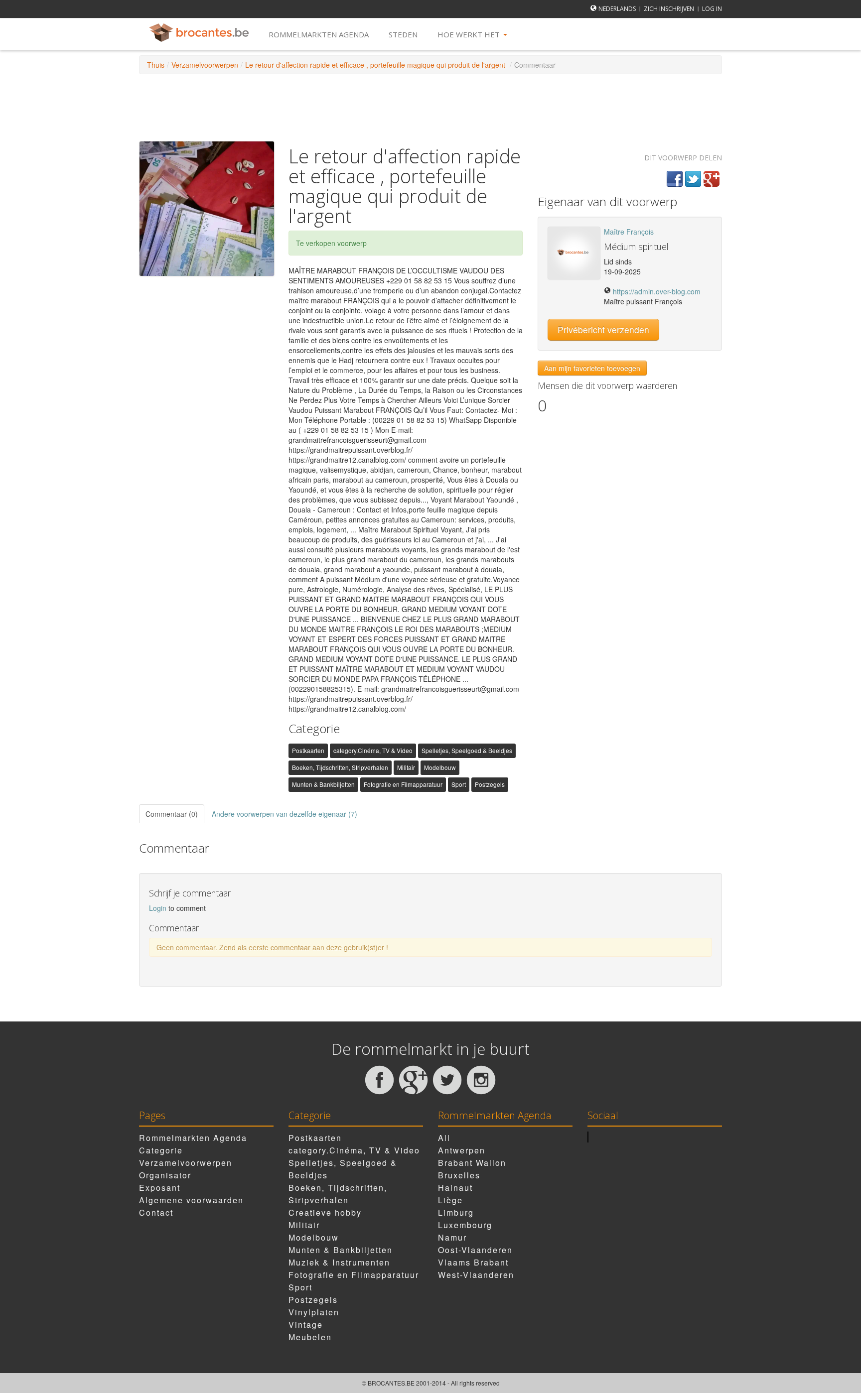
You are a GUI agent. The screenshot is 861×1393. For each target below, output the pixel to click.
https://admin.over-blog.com (657, 291)
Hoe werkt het (469, 34)
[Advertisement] (430, 106)
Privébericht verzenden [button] (603, 329)
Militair (406, 767)
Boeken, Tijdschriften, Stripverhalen (340, 767)
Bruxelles (459, 1175)
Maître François (629, 232)
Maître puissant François (643, 301)
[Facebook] (675, 179)
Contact (156, 1212)
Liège (450, 1200)
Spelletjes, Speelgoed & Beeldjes (467, 750)
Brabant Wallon (472, 1162)
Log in (712, 8)
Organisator (165, 1175)
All (444, 1137)
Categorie (161, 1150)
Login (158, 908)
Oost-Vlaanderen (475, 1250)
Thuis (155, 65)
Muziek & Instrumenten (339, 1262)
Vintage (305, 1324)
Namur (452, 1237)
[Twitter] (693, 179)
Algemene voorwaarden (191, 1200)
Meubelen (310, 1337)
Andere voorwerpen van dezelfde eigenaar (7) (284, 814)
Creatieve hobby (325, 1212)
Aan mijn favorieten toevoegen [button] (592, 368)
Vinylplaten (313, 1312)
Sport (458, 784)
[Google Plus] (711, 179)
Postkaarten (308, 750)
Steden (403, 34)
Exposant (159, 1187)
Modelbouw (440, 767)
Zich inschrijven (669, 8)
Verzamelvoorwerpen (204, 65)
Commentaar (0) (171, 814)
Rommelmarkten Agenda (319, 34)
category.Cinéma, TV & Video (373, 750)
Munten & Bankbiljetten (323, 784)
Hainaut (455, 1187)
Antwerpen (461, 1150)
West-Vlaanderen (476, 1274)
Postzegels (490, 784)
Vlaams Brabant (473, 1262)
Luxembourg (465, 1225)
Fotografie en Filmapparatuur (403, 784)
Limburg (456, 1212)
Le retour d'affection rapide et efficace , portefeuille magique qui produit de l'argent (376, 65)
